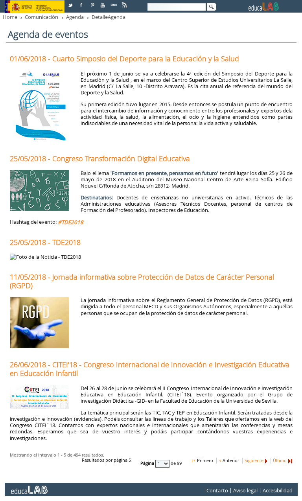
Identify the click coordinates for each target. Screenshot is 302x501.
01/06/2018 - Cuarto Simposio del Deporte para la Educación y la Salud (124, 58)
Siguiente (254, 460)
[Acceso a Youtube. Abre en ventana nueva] (103, 2)
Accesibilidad (278, 490)
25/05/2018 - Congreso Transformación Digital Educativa (100, 158)
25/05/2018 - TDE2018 (45, 242)
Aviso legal (245, 490)
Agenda (75, 16)
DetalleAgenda (108, 16)
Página (147, 463)
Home (10, 16)
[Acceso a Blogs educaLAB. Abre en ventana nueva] (114, 2)
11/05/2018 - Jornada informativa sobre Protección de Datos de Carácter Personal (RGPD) (142, 281)
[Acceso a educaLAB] (29, 486)
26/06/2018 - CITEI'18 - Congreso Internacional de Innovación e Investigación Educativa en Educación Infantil (149, 369)
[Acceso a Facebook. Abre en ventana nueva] (82, 2)
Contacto (217, 490)
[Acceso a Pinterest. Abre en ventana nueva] (93, 2)
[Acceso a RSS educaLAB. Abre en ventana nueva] (125, 2)
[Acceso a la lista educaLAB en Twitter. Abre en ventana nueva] (71, 2)
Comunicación (41, 16)
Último (280, 460)
